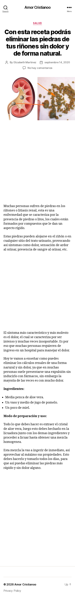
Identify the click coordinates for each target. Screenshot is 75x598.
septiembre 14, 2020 (57, 62)
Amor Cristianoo (37, 7)
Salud (37, 23)
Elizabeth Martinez (25, 62)
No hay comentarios (40, 68)
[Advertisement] (37, 166)
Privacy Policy (12, 590)
